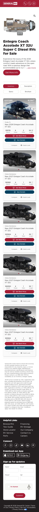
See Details (21, 140)
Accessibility (31, 507)
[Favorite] (33, 117)
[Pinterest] (33, 445)
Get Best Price (21, 136)
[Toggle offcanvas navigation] (34, 3)
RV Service (8, 433)
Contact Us (25, 433)
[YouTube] (22, 445)
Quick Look (26, 145)
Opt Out (23, 507)
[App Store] (9, 455)
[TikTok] (16, 445)
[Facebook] (5, 445)
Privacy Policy (14, 507)
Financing (25, 424)
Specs (11, 91)
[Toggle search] (29, 3)
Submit (19, 495)
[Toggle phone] (25, 3)
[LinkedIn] (28, 445)
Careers (23, 436)
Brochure (28, 91)
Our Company (26, 430)
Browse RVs (8, 424)
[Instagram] (11, 445)
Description (28, 86)
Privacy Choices (18, 509)
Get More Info (11, 72)
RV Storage (25, 427)
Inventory (11, 86)
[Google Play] (23, 455)
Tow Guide (8, 427)
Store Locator (9, 430)
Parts (5, 436)
